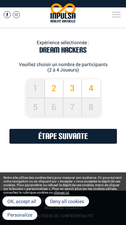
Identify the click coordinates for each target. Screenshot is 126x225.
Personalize (19, 215)
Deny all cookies (67, 201)
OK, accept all (21, 201)
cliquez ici (61, 192)
